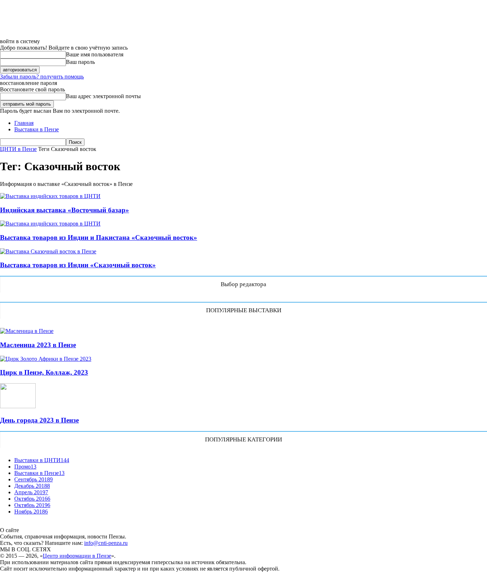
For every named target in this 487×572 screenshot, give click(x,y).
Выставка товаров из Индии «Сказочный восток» (78, 265)
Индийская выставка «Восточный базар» (64, 210)
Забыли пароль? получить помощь (42, 77)
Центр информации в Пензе (77, 556)
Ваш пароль (80, 62)
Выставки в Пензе (36, 129)
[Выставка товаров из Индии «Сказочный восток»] (48, 251)
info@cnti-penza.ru (106, 543)
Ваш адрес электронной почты (103, 96)
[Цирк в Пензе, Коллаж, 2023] (45, 359)
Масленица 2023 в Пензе (38, 345)
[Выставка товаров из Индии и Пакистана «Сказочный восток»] (50, 224)
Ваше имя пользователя (94, 54)
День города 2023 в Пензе (39, 420)
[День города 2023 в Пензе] (18, 406)
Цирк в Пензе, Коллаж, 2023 (44, 372)
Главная (24, 123)
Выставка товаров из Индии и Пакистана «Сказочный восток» (98, 237)
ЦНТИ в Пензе (18, 149)
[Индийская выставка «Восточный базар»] (50, 196)
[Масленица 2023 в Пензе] (26, 331)
